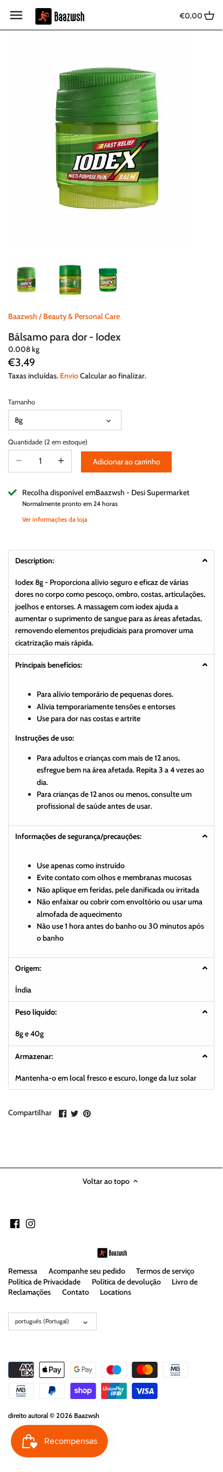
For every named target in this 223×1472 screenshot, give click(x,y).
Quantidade (40, 442)
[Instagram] (30, 1223)
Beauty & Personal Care (81, 316)
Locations (115, 1292)
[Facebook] (14, 1223)
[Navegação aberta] (16, 15)
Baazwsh (22, 316)
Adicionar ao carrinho (126, 462)
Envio (69, 376)
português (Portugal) (42, 1321)
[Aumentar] (61, 461)
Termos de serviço (165, 1271)
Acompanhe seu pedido (87, 1271)
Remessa (22, 1271)
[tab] (111, 560)
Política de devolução (126, 1282)
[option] (27, 280)
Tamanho (21, 402)
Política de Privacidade (44, 1282)
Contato (75, 1292)
